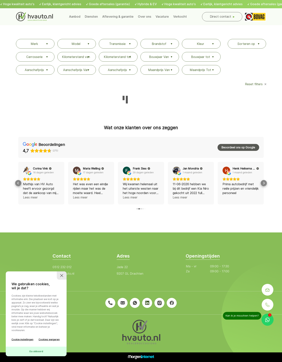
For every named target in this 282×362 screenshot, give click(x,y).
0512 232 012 (62, 267)
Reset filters (254, 84)
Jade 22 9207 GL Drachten (130, 270)
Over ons (144, 16)
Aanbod (74, 16)
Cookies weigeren (49, 339)
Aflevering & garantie (118, 16)
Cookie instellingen (22, 339)
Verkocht (180, 16)
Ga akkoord (36, 351)
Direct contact (220, 16)
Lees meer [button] (30, 197)
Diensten (91, 16)
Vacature (162, 16)
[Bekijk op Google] (27, 170)
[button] (18, 183)
